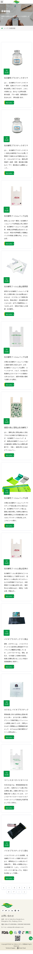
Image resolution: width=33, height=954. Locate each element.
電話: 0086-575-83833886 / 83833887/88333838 (15, 924)
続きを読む (9, 102)
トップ (6, 28)
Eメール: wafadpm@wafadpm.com (12, 927)
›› (24, 892)
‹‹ (3, 887)
